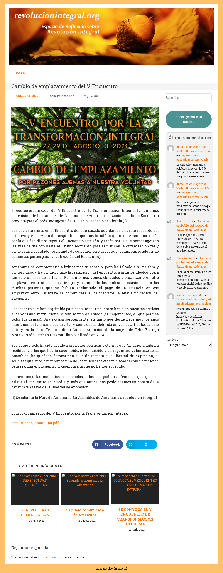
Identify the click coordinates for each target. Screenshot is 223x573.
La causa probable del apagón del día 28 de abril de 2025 (192, 225)
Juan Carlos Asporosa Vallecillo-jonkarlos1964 (193, 149)
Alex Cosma (184, 221)
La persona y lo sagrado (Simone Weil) (192, 157)
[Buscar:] (28, 72)
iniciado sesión (50, 557)
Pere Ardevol (185, 258)
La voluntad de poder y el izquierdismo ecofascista (193, 301)
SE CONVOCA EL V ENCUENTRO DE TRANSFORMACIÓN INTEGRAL (135, 516)
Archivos (172, 339)
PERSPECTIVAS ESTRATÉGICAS (35, 512)
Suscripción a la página (189, 119)
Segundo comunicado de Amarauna (85, 512)
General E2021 (28, 96)
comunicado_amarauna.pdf (35, 422)
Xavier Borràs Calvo (190, 295)
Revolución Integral (115, 568)
